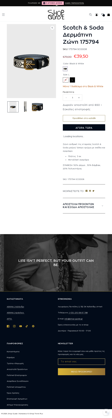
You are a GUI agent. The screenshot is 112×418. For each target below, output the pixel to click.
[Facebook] (87, 191)
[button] (3, 15)
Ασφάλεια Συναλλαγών (18, 381)
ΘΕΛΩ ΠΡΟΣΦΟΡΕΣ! (81, 371)
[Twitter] (93, 191)
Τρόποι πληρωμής (15, 363)
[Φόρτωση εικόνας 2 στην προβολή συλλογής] (25, 106)
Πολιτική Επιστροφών (17, 375)
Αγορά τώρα (84, 128)
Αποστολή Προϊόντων (17, 369)
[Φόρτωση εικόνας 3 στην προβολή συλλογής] (37, 106)
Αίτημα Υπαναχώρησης (17, 405)
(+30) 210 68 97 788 (78, 313)
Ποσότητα (68, 92)
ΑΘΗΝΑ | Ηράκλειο (15, 313)
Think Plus (39, 413)
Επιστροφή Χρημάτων (17, 399)
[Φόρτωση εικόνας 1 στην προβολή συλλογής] (13, 106)
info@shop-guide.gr (73, 319)
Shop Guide (12, 413)
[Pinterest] (90, 191)
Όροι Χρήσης (13, 393)
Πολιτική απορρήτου (16, 387)
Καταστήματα (13, 351)
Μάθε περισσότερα (74, 3)
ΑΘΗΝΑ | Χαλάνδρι (15, 307)
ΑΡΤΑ (9, 319)
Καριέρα (10, 357)
